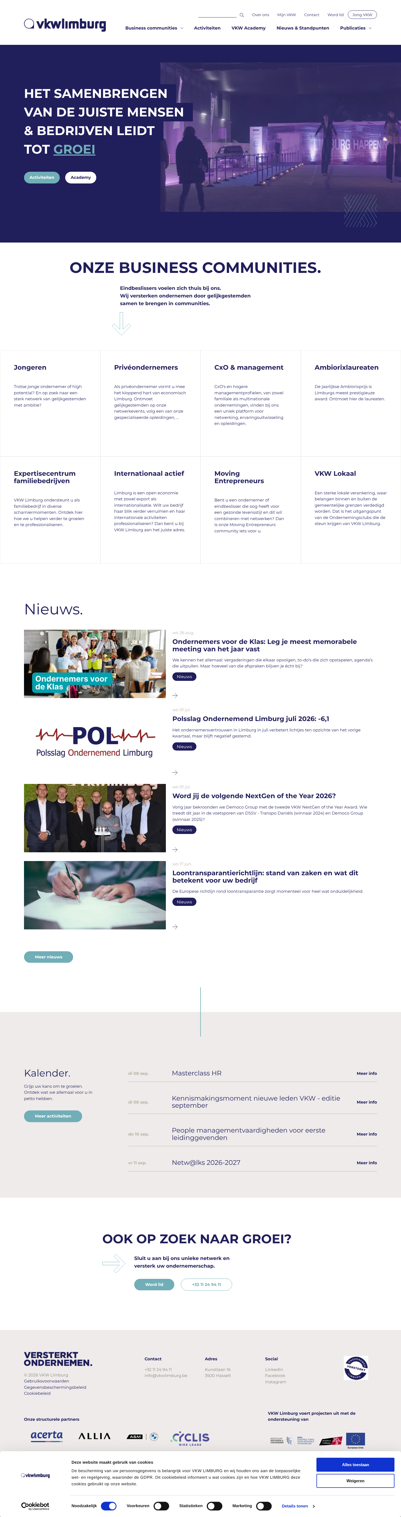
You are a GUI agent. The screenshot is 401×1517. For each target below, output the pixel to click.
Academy (81, 177)
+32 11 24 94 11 (206, 1284)
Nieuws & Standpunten (303, 28)
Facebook (275, 1375)
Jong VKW (362, 14)
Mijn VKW (286, 14)
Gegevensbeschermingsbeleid (55, 1387)
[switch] (161, 1506)
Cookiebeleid (37, 1393)
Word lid (336, 14)
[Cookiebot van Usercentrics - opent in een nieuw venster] (35, 1506)
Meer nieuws (48, 956)
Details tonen (295, 1506)
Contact (311, 14)
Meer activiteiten (53, 1116)
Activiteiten (207, 28)
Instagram (275, 1381)
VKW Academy (249, 28)
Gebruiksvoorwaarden (46, 1381)
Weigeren (355, 1480)
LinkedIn (274, 1369)
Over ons (260, 14)
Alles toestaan (355, 1464)
